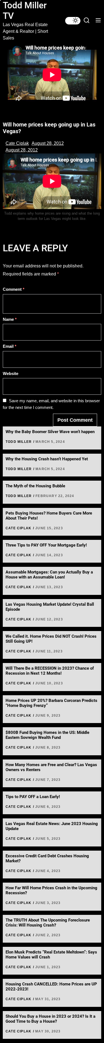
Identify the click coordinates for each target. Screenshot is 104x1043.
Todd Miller (19, 442)
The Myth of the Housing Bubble (35, 485)
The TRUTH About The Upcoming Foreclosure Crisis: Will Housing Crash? (48, 923)
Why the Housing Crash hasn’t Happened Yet (47, 458)
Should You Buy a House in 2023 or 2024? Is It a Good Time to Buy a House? (50, 1019)
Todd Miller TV (25, 10)
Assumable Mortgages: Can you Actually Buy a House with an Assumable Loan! (49, 575)
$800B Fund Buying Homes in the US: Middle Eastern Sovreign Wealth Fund (47, 735)
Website (10, 373)
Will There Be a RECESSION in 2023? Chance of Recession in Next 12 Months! (50, 671)
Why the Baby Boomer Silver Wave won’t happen (50, 431)
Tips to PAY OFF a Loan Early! (33, 796)
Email (9, 346)
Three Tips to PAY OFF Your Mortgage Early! (46, 545)
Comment (13, 289)
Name (10, 319)
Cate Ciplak (17, 143)
